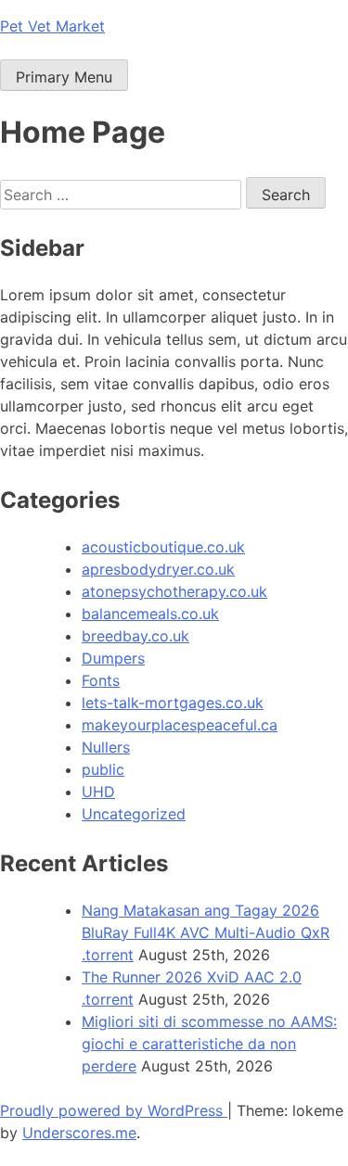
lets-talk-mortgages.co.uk (173, 702)
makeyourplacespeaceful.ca (179, 725)
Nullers (106, 747)
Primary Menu (64, 77)
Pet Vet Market (52, 26)
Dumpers (113, 658)
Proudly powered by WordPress (113, 1110)
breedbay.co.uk (135, 636)
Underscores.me (79, 1132)
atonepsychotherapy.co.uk (174, 591)
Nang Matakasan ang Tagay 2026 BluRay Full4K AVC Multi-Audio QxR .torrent (205, 932)
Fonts (101, 680)
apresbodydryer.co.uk (158, 569)
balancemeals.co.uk (150, 613)
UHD (98, 791)
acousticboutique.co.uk (163, 547)
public (103, 769)
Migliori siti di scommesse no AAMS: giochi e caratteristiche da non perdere (209, 1043)
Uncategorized (134, 814)
